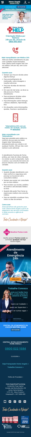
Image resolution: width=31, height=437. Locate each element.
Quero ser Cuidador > (19, 304)
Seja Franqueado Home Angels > (15, 364)
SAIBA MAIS (15, 279)
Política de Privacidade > (15, 377)
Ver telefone (21, 7)
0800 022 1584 (15, 348)
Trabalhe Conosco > (15, 367)
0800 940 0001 (15, 41)
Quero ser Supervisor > (19, 307)
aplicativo (16, 129)
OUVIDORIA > (15, 356)
